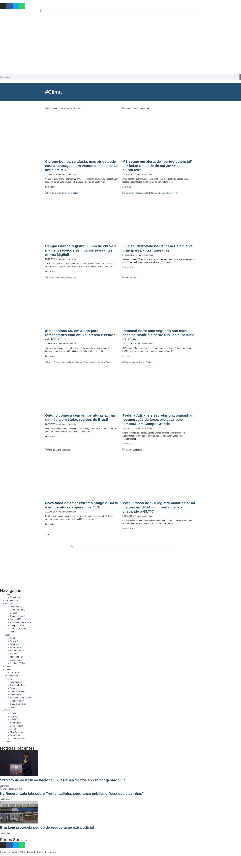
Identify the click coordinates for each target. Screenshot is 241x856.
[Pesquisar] (240, 77)
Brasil (7, 635)
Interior (13, 632)
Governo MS (15, 619)
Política (8, 603)
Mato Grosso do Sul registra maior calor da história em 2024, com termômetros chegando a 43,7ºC (158, 507)
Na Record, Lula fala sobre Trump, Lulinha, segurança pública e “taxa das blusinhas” (72, 794)
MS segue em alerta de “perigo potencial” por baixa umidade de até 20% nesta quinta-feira (157, 166)
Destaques (15, 597)
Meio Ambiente (16, 657)
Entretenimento (17, 651)
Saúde (13, 638)
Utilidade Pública (17, 663)
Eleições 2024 (11, 600)
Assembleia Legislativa (20, 622)
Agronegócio (15, 647)
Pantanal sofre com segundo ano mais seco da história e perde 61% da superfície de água (158, 335)
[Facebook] (9, 6)
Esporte (13, 654)
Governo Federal (17, 610)
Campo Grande (17, 625)
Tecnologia (15, 660)
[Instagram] (3, 6)
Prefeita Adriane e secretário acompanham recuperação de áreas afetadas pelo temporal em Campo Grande (158, 419)
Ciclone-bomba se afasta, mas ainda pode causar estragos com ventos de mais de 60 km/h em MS (81, 166)
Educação (14, 641)
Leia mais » (50, 187)
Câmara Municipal (18, 629)
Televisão (14, 644)
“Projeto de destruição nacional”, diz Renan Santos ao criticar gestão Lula (63, 780)
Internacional (16, 607)
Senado (13, 613)
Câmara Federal (17, 616)
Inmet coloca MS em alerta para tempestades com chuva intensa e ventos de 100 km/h (80, 335)
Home (7, 594)
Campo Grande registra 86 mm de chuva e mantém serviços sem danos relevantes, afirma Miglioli (80, 250)
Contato (8, 666)
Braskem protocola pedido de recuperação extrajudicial (47, 827)
